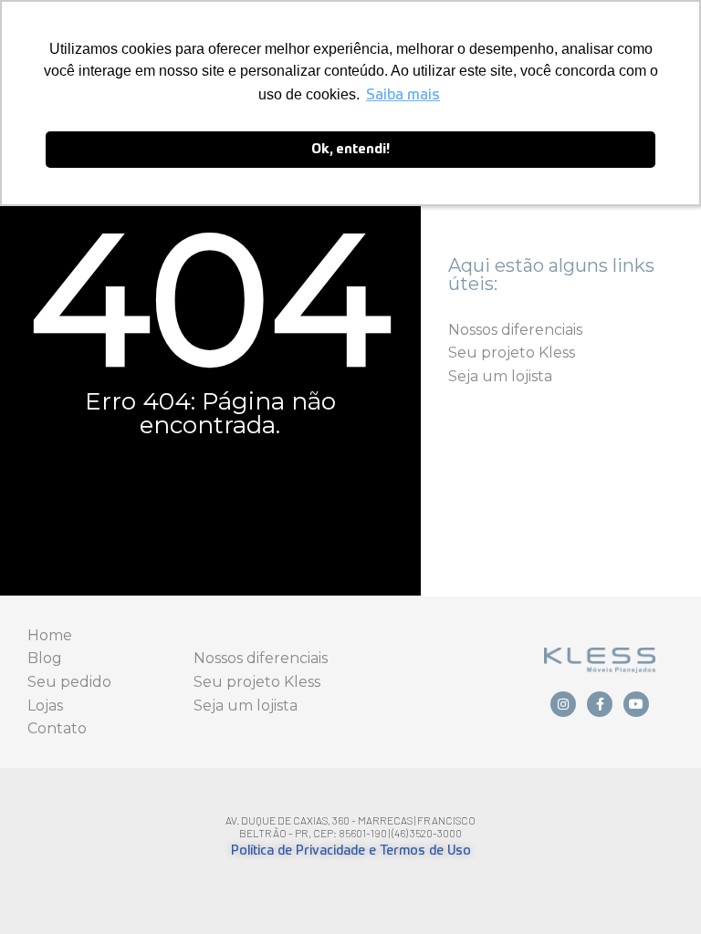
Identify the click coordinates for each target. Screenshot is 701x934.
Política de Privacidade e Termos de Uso (351, 851)
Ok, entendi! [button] (350, 149)
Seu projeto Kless (511, 352)
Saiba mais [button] (403, 95)
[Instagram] (563, 704)
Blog (44, 658)
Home (49, 635)
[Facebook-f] (599, 704)
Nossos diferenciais (515, 329)
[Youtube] (636, 704)
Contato (57, 728)
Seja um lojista (500, 376)
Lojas (45, 705)
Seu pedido (69, 681)
